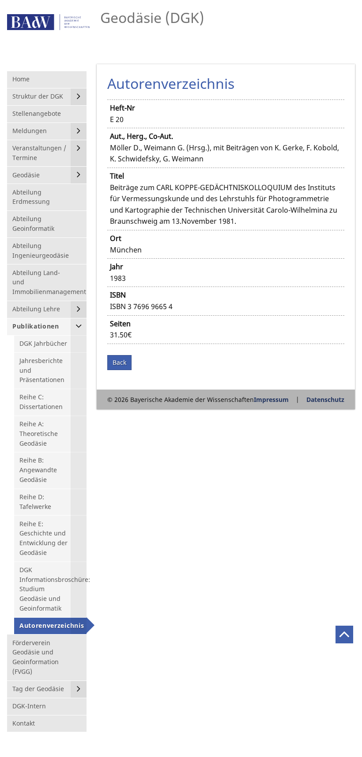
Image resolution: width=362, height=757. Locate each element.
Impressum (271, 399)
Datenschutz (325, 399)
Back (119, 362)
